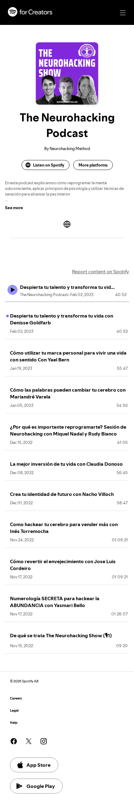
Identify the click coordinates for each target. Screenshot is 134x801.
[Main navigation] (123, 12)
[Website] (67, 224)
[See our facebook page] (13, 741)
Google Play (40, 786)
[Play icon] (12, 290)
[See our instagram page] (43, 741)
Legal (14, 710)
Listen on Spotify (48, 165)
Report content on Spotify (100, 271)
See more (14, 207)
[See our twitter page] (28, 741)
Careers (16, 698)
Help (13, 722)
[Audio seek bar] (67, 301)
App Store (38, 764)
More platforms (93, 165)
